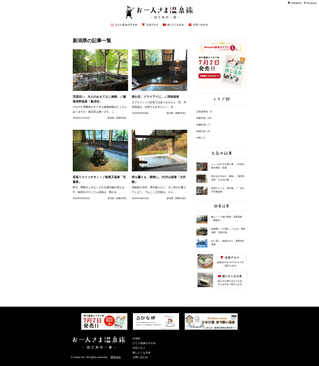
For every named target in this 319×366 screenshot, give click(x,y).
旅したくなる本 (142, 352)
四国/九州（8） (204, 131)
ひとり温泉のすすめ (144, 343)
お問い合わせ (140, 357)
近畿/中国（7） (204, 124)
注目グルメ (139, 347)
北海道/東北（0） (205, 111)
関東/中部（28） (204, 118)
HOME (136, 338)
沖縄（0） (201, 137)
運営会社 (116, 357)
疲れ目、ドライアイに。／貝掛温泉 (155, 96)
